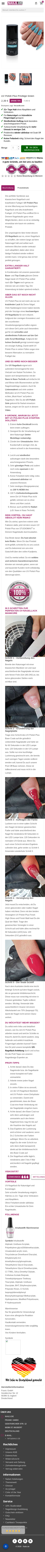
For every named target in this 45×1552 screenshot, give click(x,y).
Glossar (9, 1486)
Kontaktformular (12, 1495)
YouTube (25, 1541)
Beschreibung (7, 188)
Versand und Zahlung (15, 1462)
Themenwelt (11, 1482)
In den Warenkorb (31, 148)
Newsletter (10, 1519)
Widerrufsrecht (12, 1459)
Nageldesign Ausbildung (16, 1509)
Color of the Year (13, 1492)
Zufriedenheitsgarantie (15, 1465)
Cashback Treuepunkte (16, 1522)
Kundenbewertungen (14, 1528)
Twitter (20, 1541)
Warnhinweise (32, 1228)
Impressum (10, 1449)
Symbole (9, 1241)
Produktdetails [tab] (23, 188)
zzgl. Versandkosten (17, 106)
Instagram (30, 1541)
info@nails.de (13, 1439)
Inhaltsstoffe (20, 1228)
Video (7, 410)
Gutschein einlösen (14, 1512)
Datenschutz (11, 1455)
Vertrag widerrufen (13, 1469)
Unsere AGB (11, 1452)
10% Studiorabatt (13, 1506)
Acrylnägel (10, 1489)
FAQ (7, 1516)
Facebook (15, 1541)
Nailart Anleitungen (14, 1479)
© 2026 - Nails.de (22, 1546)
